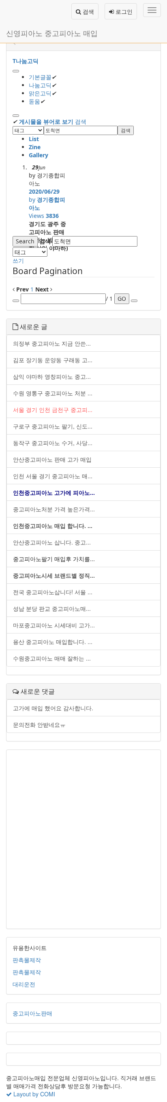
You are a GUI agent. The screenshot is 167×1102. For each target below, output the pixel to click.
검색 (87, 11)
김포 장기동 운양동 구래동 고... (52, 360)
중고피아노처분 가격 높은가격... (54, 509)
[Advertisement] (83, 839)
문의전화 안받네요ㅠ (39, 724)
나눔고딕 (40, 85)
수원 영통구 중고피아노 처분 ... (52, 393)
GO (122, 298)
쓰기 (18, 260)
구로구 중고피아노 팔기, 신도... (52, 426)
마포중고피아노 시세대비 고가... (54, 625)
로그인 (123, 11)
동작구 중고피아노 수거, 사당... (52, 443)
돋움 (34, 101)
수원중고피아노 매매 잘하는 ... (52, 658)
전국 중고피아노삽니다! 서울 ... (52, 592)
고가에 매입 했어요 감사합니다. (53, 708)
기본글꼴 (40, 77)
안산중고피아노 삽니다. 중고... (52, 542)
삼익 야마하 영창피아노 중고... (52, 376)
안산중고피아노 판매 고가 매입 (52, 459)
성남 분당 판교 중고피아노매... (52, 608)
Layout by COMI (33, 1094)
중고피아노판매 (32, 1013)
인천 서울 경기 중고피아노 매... (52, 476)
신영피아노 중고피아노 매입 (52, 32)
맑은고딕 (40, 93)
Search (25, 241)
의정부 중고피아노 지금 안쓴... (52, 343)
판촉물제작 (27, 960)
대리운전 (24, 984)
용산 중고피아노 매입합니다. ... (52, 642)
